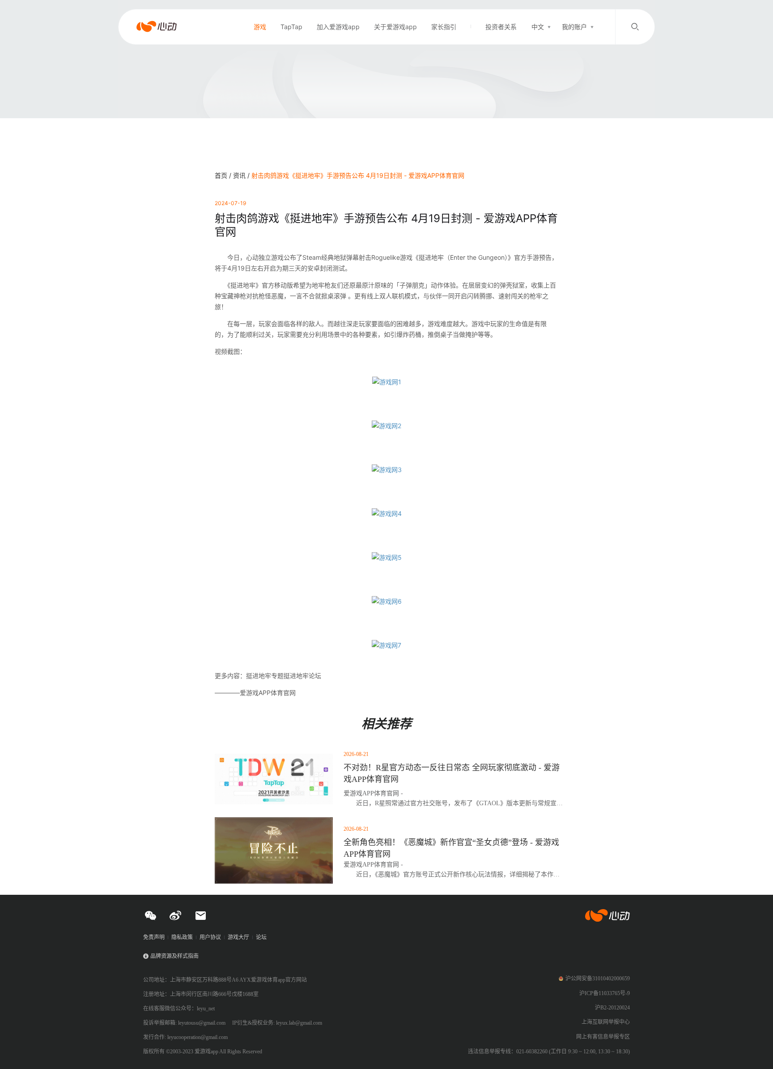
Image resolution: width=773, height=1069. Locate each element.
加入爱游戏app (338, 26)
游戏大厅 (238, 937)
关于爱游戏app (395, 26)
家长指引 (443, 26)
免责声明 (154, 937)
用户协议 (210, 937)
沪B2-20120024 (612, 1008)
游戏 (260, 26)
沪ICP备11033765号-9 (604, 993)
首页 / (224, 175)
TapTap (291, 26)
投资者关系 (501, 26)
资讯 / (242, 175)
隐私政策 (182, 937)
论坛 (261, 937)
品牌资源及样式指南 (174, 956)
